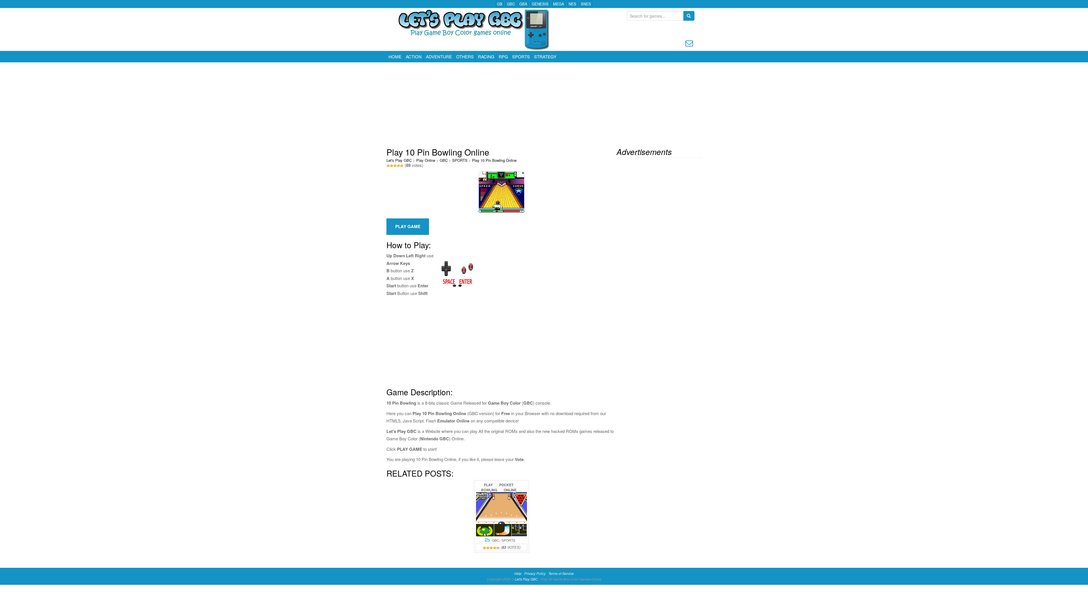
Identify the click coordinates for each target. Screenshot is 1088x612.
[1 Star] (388, 165)
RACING (486, 57)
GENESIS (540, 4)
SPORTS (521, 57)
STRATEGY (545, 57)
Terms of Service (561, 573)
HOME (394, 57)
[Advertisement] (544, 104)
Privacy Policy (535, 573)
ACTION (414, 57)
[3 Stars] (395, 165)
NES (572, 4)
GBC (511, 4)
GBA (523, 4)
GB (499, 4)
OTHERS (465, 57)
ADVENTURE (439, 57)
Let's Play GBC (399, 160)
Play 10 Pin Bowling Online (494, 160)
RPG (503, 57)
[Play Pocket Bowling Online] (501, 514)
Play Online (425, 160)
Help (518, 573)
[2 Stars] (391, 165)
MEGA (558, 4)
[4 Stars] (398, 165)
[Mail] (689, 42)
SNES (586, 4)
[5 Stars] (401, 165)
